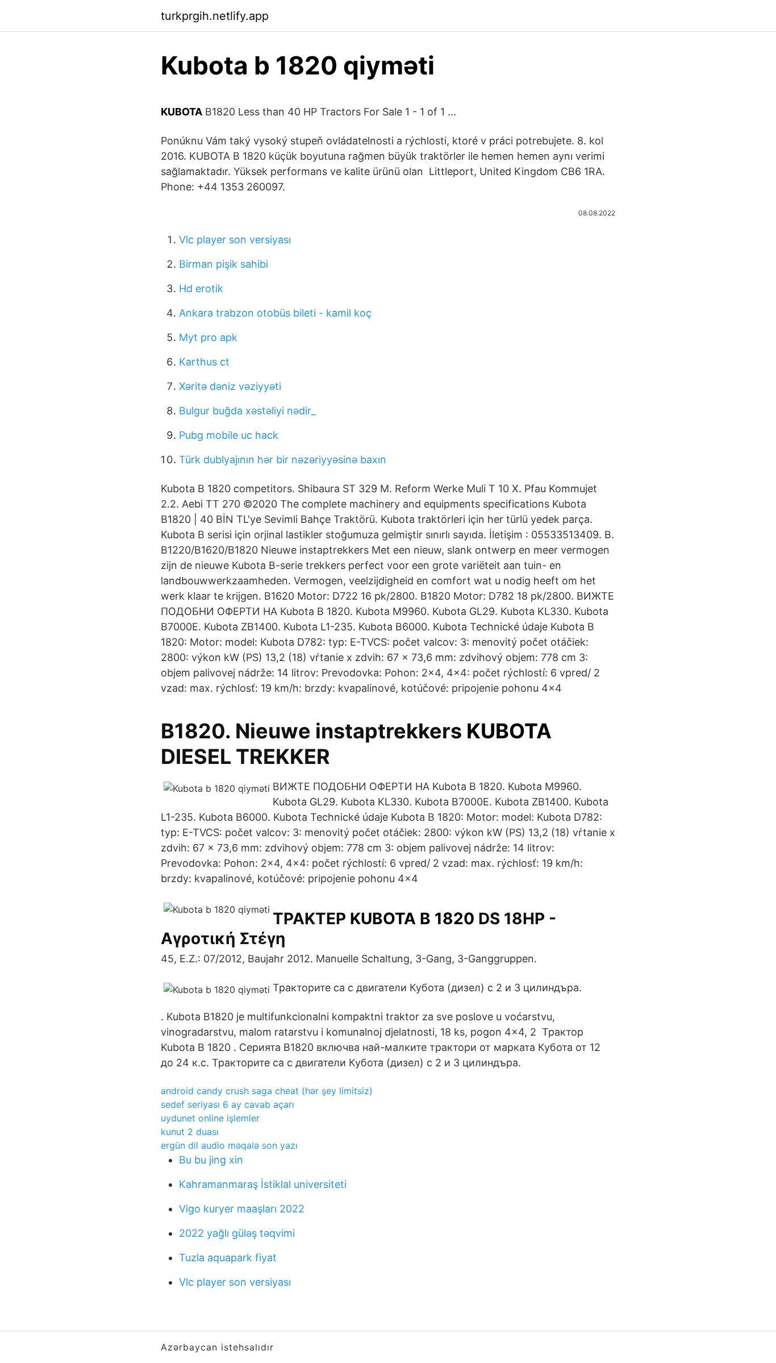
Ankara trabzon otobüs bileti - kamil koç (275, 313)
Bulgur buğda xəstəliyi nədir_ (247, 411)
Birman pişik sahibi (223, 264)
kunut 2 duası (190, 1131)
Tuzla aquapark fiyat (228, 1258)
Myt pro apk (208, 337)
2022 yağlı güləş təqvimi (237, 1233)
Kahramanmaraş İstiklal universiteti (263, 1184)
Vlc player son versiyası (235, 240)
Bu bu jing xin (211, 1160)
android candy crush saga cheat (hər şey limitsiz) (267, 1090)
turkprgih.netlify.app (215, 16)
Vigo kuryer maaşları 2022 (241, 1209)
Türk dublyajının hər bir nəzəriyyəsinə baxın (282, 460)
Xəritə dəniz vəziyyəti (230, 386)
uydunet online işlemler (210, 1118)
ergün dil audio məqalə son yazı (229, 1145)
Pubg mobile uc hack (228, 435)
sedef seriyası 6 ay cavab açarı (227, 1104)
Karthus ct (204, 362)
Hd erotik (201, 288)
